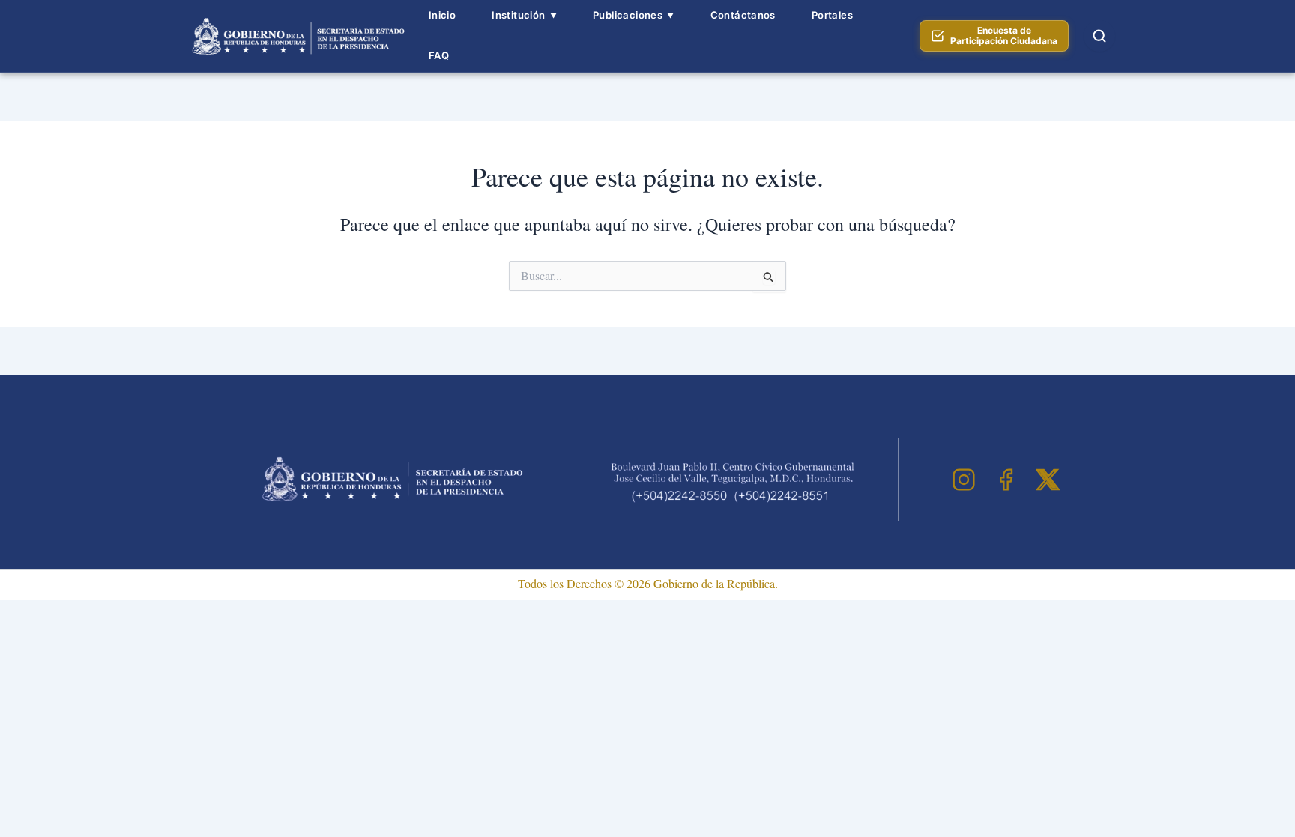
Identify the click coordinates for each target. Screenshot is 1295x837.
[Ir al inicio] (296, 36)
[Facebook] (1006, 480)
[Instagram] (964, 480)
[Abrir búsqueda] (1099, 36)
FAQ (439, 55)
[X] (1048, 480)
